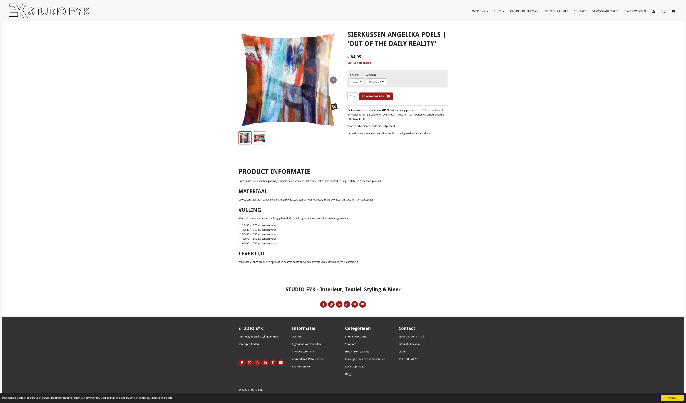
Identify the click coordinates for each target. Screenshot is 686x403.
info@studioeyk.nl (409, 344)
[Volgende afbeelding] (333, 80)
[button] (245, 137)
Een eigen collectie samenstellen (365, 359)
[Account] (654, 11)
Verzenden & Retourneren (308, 359)
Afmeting (371, 74)
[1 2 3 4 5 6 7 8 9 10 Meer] (352, 96)
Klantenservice (301, 366)
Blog (348, 374)
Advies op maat (354, 366)
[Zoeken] (663, 11)
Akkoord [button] (672, 398)
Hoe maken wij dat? (357, 351)
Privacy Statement (303, 351)
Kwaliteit (354, 74)
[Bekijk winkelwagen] (673, 11)
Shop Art (350, 344)
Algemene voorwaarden (306, 344)
